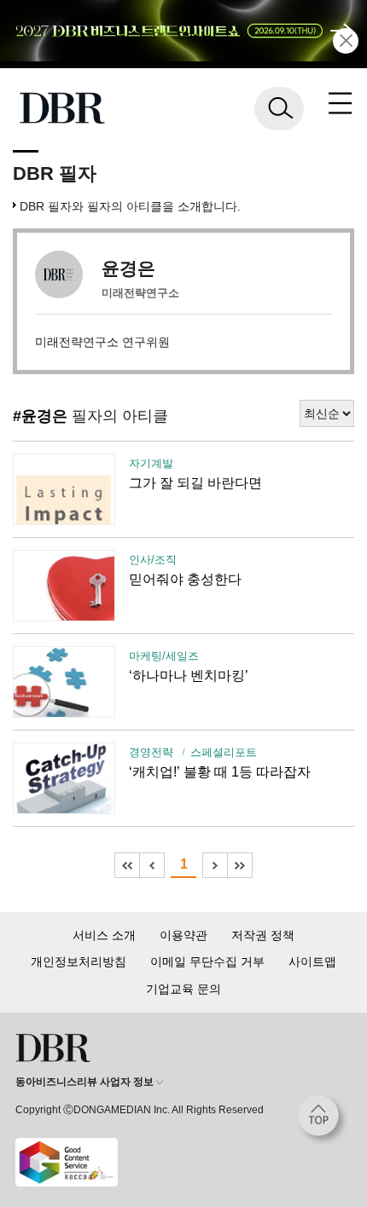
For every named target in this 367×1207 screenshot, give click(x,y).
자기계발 (151, 464)
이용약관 (183, 935)
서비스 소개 (104, 935)
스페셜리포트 (223, 753)
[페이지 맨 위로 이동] (322, 1120)
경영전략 (151, 753)
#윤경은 (40, 415)
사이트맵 (312, 961)
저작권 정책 (262, 935)
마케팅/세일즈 (164, 656)
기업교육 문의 (183, 989)
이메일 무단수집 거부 (207, 961)
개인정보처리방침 (78, 961)
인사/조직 (153, 560)
